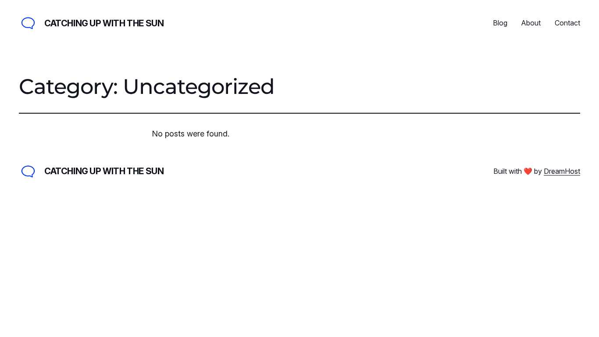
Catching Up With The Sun (104, 23)
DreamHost (562, 171)
